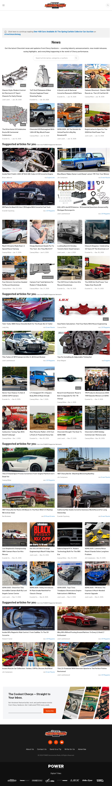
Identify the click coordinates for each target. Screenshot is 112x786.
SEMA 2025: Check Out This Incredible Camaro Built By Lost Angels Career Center (14, 590)
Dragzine (107, 360)
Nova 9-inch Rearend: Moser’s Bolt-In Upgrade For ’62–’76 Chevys (69, 396)
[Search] (76, 58)
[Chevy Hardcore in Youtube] (62, 742)
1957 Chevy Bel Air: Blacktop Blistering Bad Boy (75, 473)
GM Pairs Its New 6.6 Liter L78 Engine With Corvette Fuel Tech (26, 207)
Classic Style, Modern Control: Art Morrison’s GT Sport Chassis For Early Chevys (14, 93)
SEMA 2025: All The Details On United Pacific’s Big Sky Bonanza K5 (69, 132)
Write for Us (70, 749)
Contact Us (41, 749)
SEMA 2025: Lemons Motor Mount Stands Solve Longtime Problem (97, 551)
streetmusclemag (12, 34)
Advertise (82, 749)
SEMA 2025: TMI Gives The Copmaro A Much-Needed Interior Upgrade (95, 590)
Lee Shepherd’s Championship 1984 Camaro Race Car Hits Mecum (14, 551)
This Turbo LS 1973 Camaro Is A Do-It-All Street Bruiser (23, 357)
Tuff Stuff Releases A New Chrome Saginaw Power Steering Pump (40, 93)
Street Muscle (105, 177)
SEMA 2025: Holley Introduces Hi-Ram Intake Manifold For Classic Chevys (41, 590)
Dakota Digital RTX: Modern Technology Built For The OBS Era (68, 551)
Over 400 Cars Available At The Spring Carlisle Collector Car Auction (63, 31)
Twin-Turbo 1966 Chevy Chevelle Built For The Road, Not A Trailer (27, 324)
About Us (30, 749)
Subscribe (50, 711)
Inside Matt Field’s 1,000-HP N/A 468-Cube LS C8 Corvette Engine (27, 174)
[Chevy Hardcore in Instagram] (50, 742)
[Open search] (108, 5)
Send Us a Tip (55, 749)
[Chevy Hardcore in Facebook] (56, 742)
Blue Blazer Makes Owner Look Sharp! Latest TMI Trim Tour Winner (83, 174)
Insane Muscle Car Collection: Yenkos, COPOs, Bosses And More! (27, 668)
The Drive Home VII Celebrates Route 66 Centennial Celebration (14, 132)
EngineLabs (51, 177)
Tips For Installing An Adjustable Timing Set (74, 357)
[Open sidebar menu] (3, 5)
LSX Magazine (50, 211)
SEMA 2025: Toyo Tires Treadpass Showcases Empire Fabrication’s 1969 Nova (69, 590)
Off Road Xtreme (49, 516)
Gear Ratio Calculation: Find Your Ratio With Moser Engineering (82, 324)
